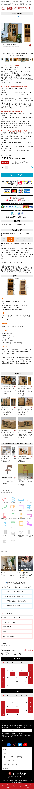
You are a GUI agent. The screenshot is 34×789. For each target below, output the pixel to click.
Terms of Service (15, 782)
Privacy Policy (27, 780)
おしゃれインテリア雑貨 (13, 544)
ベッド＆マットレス (13, 528)
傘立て (4, 543)
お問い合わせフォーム (17, 730)
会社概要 (5, 749)
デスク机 (29, 518)
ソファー (21, 502)
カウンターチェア (21, 518)
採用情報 (5, 768)
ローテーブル (29, 502)
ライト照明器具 (5, 502)
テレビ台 (5, 510)
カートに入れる (18, 175)
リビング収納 (13, 510)
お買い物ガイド (7, 753)
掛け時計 (13, 502)
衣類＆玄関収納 (21, 527)
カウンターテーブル (13, 519)
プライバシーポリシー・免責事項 (12, 757)
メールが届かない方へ (9, 761)
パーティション (5, 535)
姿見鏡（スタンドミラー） (29, 536)
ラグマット (29, 527)
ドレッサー (13, 535)
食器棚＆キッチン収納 (4, 519)
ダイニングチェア (29, 510)
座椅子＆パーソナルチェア (21, 536)
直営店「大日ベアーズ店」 (10, 764)
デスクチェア (5, 527)
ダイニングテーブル (21, 511)
